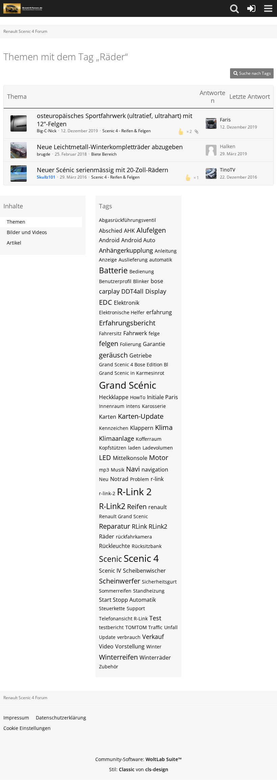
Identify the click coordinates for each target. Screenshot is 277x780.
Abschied (110, 230)
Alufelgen (151, 230)
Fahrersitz (110, 333)
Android (109, 240)
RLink (139, 526)
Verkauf (153, 637)
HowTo (137, 397)
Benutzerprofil (115, 281)
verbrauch (129, 637)
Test (155, 618)
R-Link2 (112, 506)
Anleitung (166, 251)
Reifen (137, 506)
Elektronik (126, 302)
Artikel (14, 242)
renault (157, 507)
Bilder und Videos (27, 232)
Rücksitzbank (146, 546)
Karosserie (154, 406)
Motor (158, 457)
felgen (108, 343)
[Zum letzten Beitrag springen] (211, 123)
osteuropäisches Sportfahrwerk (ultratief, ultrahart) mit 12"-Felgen (114, 120)
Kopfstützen (112, 447)
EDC (105, 302)
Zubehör (108, 666)
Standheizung (149, 591)
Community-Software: (138, 759)
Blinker (141, 281)
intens (133, 406)
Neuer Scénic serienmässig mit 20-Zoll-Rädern (102, 170)
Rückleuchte (114, 546)
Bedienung (141, 271)
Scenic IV (110, 570)
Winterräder (155, 657)
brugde (43, 154)
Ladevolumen (158, 447)
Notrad (119, 479)
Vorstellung (130, 646)
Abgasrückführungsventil (127, 220)
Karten (107, 416)
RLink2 (158, 526)
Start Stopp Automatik (127, 599)
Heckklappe (113, 397)
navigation (155, 469)
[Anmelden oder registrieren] (251, 8)
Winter (153, 646)
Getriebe (140, 355)
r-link (157, 479)
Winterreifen (118, 657)
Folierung (130, 344)
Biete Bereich (104, 154)
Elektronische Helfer (122, 312)
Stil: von (138, 769)
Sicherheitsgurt (159, 581)
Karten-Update (140, 416)
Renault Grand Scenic (123, 516)
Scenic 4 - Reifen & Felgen (126, 131)
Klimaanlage (116, 438)
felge (154, 333)
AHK (129, 230)
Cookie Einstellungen (27, 728)
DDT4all (132, 291)
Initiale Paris (162, 397)
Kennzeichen (113, 428)
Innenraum (111, 406)
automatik (160, 259)
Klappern (141, 428)
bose (157, 281)
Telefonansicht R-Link (123, 618)
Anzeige (108, 259)
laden (134, 447)
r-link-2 (107, 493)
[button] (234, 8)
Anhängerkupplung (126, 250)
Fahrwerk (135, 333)
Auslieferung (133, 259)
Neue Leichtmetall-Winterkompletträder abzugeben (110, 147)
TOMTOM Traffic (143, 627)
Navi (133, 469)
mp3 (104, 469)
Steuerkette (112, 608)
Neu (103, 479)
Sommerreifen (115, 591)
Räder (106, 536)
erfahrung (159, 312)
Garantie (154, 344)
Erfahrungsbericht (127, 322)
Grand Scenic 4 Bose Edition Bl (133, 364)
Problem (139, 479)
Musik (117, 469)
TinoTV (227, 169)
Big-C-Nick (46, 131)
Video (106, 646)
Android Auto (138, 240)
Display (155, 291)
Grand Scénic (127, 384)
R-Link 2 (134, 491)
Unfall (171, 627)
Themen (16, 222)
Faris (225, 119)
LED (105, 457)
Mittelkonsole (130, 458)
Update (107, 637)
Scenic (110, 558)
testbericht (111, 627)
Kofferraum (148, 439)
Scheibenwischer (144, 570)
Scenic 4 (141, 558)
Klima (164, 427)
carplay (109, 291)
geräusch (113, 355)
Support (136, 608)
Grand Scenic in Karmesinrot (131, 373)
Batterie (113, 270)
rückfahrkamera (134, 536)
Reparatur (114, 526)
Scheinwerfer (119, 581)
